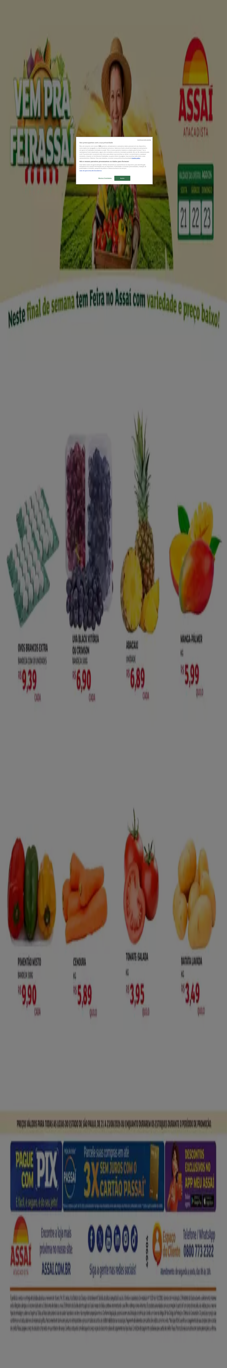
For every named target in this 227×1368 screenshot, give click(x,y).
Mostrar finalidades (105, 178)
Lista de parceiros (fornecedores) (90, 171)
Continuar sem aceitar (144, 140)
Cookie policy (136, 158)
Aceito (122, 178)
